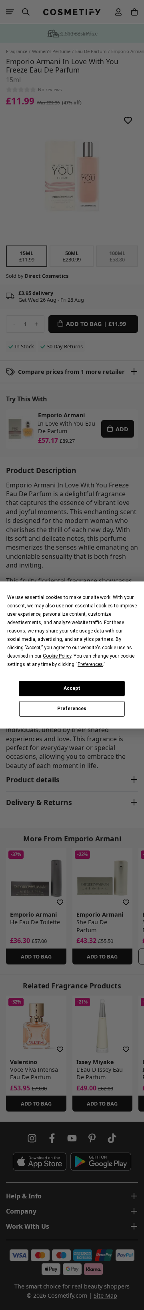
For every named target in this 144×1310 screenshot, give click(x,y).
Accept (72, 688)
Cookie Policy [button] (57, 656)
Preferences (71, 709)
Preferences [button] (90, 664)
